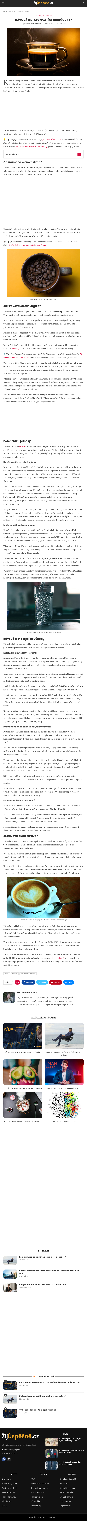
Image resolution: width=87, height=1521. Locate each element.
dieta (6, 974)
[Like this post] (18, 982)
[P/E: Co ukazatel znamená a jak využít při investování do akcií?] (22, 1036)
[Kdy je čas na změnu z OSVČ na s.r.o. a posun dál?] (10, 1287)
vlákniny (15, 348)
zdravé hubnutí (57, 958)
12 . (27, 245)
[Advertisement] (43, 111)
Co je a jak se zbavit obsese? (64, 1122)
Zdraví (14, 974)
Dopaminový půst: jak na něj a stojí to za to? (71, 1451)
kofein (22, 446)
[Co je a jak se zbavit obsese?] (64, 1105)
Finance (43, 1474)
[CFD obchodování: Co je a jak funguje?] (10, 1413)
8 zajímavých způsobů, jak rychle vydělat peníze (70, 1440)
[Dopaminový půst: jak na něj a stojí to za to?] (51, 1453)
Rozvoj (14, 1474)
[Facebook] (4, 1459)
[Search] (83, 3)
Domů (5, 11)
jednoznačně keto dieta (51, 139)
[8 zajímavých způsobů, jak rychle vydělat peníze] (51, 1442)
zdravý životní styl (28, 974)
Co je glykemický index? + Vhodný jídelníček (23, 1122)
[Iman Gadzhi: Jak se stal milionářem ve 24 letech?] (64, 1072)
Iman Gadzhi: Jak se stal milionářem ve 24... (64, 1088)
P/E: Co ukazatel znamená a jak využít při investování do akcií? (49, 1382)
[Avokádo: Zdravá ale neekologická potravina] (22, 1072)
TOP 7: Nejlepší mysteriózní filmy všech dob (70, 1463)
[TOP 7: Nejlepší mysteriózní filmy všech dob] (51, 1465)
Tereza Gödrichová (34, 23)
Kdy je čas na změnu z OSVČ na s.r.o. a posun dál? (42, 1284)
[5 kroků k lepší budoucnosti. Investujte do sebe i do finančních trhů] (10, 1274)
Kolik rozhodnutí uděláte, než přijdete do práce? (42, 1257)
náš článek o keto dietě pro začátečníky (31, 146)
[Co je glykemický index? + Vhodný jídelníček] (22, 1105)
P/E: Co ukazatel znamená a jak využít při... (23, 1052)
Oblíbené (72, 1474)
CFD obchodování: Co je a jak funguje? (37, 1410)
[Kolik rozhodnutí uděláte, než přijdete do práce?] (64, 1036)
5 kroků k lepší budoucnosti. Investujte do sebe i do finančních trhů (49, 1272)
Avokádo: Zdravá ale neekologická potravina (23, 1088)
